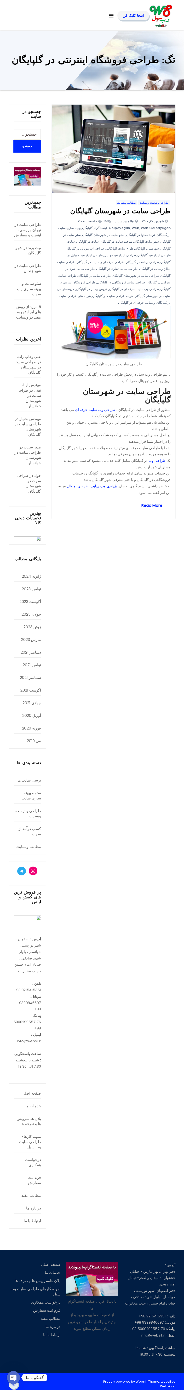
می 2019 (34, 741)
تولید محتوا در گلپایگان (140, 235)
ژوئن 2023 (32, 627)
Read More (151, 505)
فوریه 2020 (31, 728)
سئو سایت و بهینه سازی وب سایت (29, 289)
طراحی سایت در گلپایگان (94, 275)
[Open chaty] (13, 1377)
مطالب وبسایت (126, 203)
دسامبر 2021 (31, 652)
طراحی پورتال (77, 486)
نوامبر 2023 (31, 589)
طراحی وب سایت (104, 486)
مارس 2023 (31, 639)
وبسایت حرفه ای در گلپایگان (136, 302)
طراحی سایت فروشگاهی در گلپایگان (121, 282)
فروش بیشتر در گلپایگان (92, 289)
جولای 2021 (32, 703)
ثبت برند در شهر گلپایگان (28, 250)
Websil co (167, 1386)
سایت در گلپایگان (87, 241)
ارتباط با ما (32, 1221)
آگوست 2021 (30, 690)
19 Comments (92, 221)
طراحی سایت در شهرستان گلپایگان (120, 211)
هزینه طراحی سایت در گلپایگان (112, 296)
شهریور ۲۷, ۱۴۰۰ (153, 221)
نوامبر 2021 (32, 665)
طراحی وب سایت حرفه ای (95, 409)
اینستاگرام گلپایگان (94, 228)
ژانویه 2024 (31, 576)
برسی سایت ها (29, 780)
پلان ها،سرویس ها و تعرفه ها (29, 1121)
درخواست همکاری (33, 1162)
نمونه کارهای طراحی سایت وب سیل (30, 1142)
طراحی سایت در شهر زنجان (28, 268)
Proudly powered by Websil (125, 1381)
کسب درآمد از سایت (29, 831)
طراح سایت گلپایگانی (119, 248)
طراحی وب (157, 460)
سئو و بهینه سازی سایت (31, 795)
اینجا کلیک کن (133, 15)
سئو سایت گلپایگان (146, 241)
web (135, 228)
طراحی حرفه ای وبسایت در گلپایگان (100, 262)
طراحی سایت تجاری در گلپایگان (117, 268)
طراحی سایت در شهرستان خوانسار (29, 398)
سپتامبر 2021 (30, 677)
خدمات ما (33, 1106)
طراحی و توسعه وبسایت (154, 203)
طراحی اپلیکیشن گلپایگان (154, 255)
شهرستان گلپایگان (147, 248)
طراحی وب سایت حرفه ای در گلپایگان (134, 289)
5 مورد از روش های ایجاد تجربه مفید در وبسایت (28, 312)
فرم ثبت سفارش (34, 1180)
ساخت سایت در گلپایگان (116, 241)
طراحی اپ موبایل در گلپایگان (84, 248)
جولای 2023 (31, 614)
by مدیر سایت (124, 221)
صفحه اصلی (31, 1093)
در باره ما (33, 1208)
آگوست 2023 (30, 601)
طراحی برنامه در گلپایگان (142, 262)
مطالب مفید (31, 1195)
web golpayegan (156, 228)
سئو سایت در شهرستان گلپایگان (103, 235)
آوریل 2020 (31, 715)
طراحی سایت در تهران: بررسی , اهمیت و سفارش (27, 230)
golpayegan (119, 228)
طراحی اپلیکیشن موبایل (120, 255)
